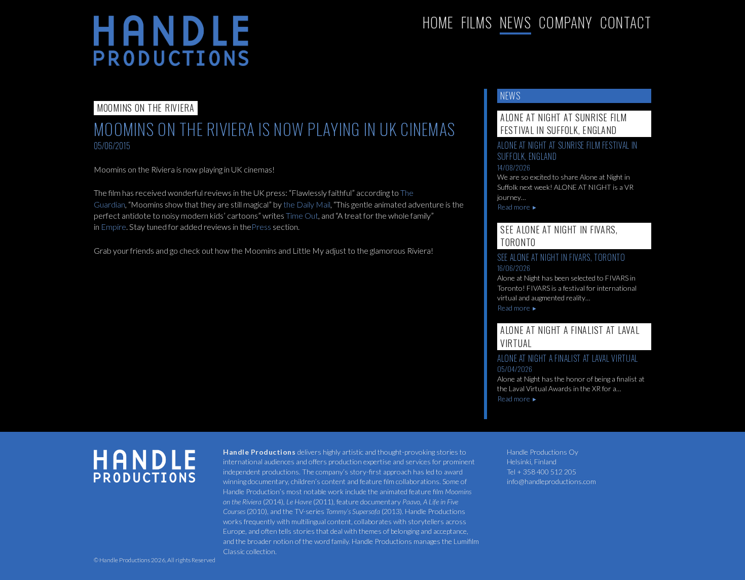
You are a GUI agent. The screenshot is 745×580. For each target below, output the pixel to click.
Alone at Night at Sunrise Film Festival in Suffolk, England (567, 150)
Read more (517, 206)
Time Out (301, 215)
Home (438, 22)
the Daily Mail (306, 204)
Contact (625, 22)
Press (261, 226)
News (515, 22)
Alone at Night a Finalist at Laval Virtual (567, 358)
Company (565, 22)
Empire (112, 226)
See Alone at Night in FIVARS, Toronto (561, 257)
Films (476, 22)
